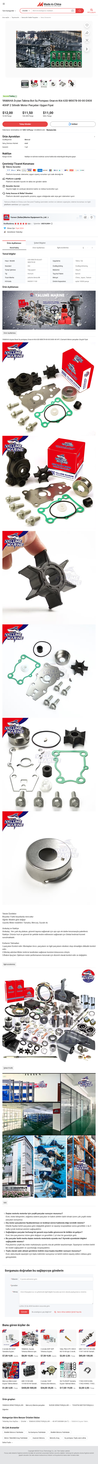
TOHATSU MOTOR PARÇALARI (83, 1405)
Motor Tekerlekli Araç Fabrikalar (16, 1438)
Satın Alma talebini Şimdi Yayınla (67, 1312)
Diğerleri (5, 1409)
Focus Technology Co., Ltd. (48, 1451)
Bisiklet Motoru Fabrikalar (13, 1432)
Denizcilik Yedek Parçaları (30, 17)
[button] (88, 247)
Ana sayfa (5, 17)
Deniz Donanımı (46, 17)
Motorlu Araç (54, 1438)
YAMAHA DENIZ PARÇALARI (12, 1405)
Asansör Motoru (39, 1438)
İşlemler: (43, 223)
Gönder (24, 1312)
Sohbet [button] (74, 124)
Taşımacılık (15, 17)
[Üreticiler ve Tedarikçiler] (49, 4)
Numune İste (51, 130)
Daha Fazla (6, 1442)
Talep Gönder (25, 124)
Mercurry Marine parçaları (35, 1405)
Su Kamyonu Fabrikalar (37, 1432)
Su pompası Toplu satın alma (75, 1438)
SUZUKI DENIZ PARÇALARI (59, 1405)
